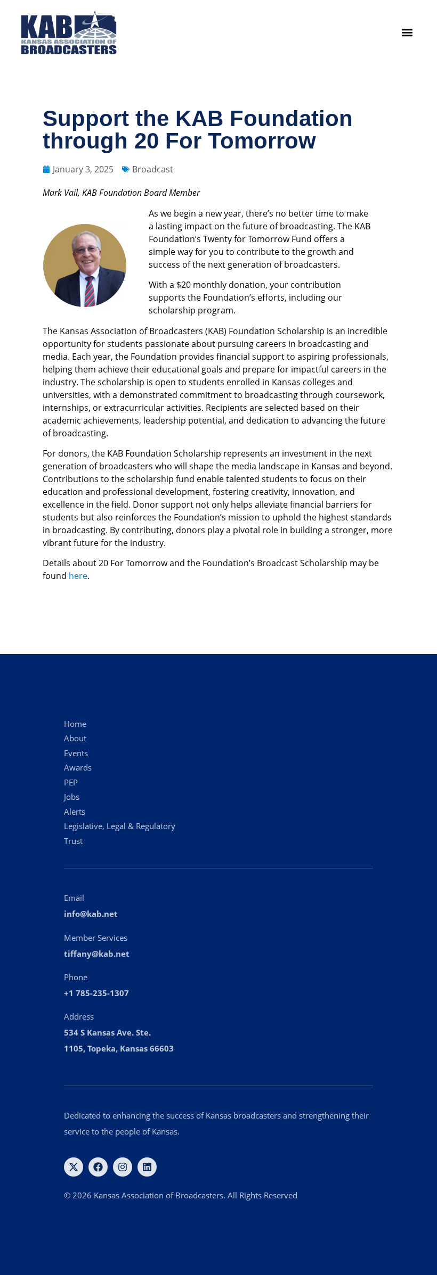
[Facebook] (98, 1167)
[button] (407, 33)
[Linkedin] (147, 1167)
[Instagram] (122, 1167)
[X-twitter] (73, 1167)
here (78, 576)
